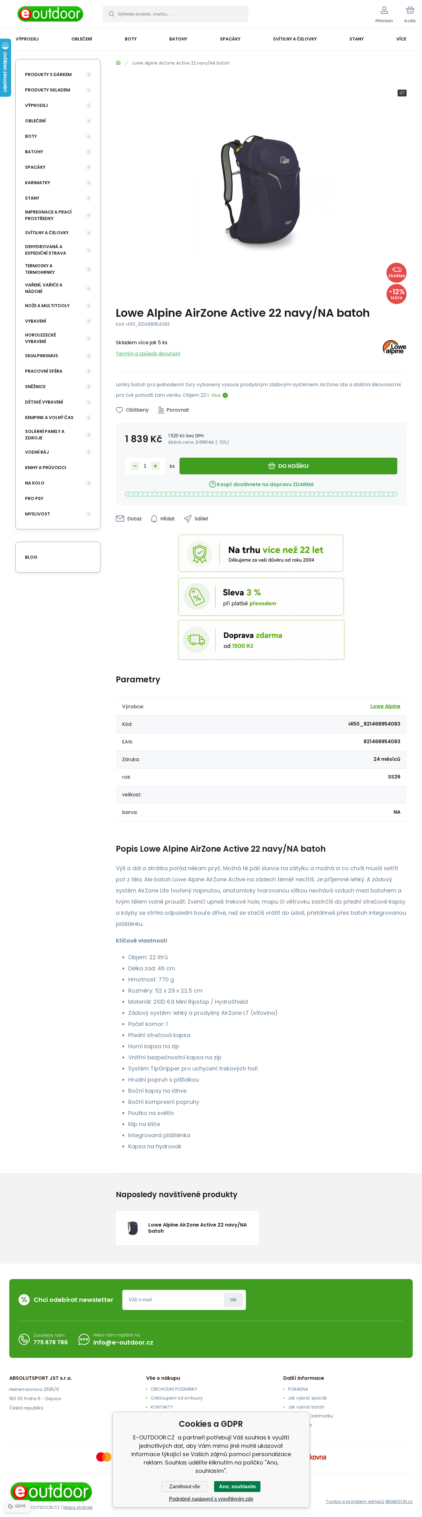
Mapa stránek (78, 1507)
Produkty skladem (47, 90)
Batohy (34, 152)
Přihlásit (233, 1300)
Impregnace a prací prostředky (48, 215)
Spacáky (35, 167)
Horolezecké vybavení (40, 338)
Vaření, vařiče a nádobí (43, 288)
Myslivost (37, 514)
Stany (32, 198)
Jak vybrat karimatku (310, 1416)
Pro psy (34, 498)
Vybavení (35, 321)
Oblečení (35, 121)
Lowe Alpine (385, 706)
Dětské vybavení (44, 402)
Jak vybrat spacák (307, 1398)
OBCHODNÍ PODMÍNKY (174, 1389)
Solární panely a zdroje (45, 434)
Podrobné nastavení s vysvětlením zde (211, 1499)
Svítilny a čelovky (47, 233)
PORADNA (298, 1389)
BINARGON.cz (399, 1501)
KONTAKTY (162, 1407)
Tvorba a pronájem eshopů (355, 1501)
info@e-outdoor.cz (123, 1342)
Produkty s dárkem (48, 74)
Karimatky (37, 183)
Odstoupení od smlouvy (177, 1398)
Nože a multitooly (47, 306)
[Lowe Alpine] (394, 348)
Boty (31, 136)
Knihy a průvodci (45, 467)
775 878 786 (50, 1342)
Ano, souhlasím (237, 1486)
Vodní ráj (37, 452)
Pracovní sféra (43, 371)
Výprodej (36, 105)
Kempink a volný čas (49, 417)
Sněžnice (35, 386)
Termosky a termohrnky (40, 269)
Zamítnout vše (184, 1486)
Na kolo (34, 483)
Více (216, 395)
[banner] (50, 15)
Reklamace (300, 1425)
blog (31, 557)
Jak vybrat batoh (306, 1407)
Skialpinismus (41, 356)
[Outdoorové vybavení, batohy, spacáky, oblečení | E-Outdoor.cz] (118, 62)
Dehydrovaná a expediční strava (45, 250)
